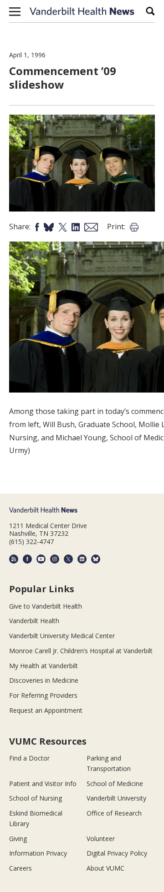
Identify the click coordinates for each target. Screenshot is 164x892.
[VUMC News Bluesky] (95, 559)
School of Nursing (35, 798)
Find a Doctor (29, 758)
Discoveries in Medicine (43, 680)
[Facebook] (27, 559)
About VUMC (105, 868)
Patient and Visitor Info (43, 783)
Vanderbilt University (116, 798)
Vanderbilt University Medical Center (62, 635)
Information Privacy (38, 853)
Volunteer (101, 838)
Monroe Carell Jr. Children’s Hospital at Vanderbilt (81, 650)
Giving (18, 838)
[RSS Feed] (13, 559)
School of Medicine (115, 783)
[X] (68, 559)
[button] (14, 11)
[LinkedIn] (82, 559)
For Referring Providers (43, 695)
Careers (20, 868)
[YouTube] (41, 559)
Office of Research (114, 813)
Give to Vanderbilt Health (45, 606)
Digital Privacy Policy (117, 853)
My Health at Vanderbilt (43, 665)
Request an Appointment (45, 710)
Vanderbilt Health (34, 620)
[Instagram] (54, 559)
